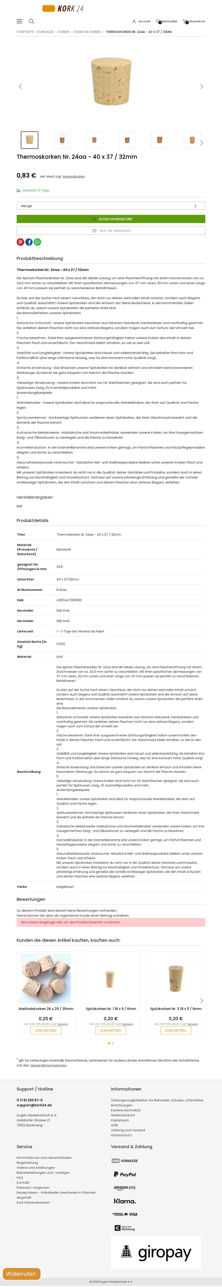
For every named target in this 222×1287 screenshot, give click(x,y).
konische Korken (87, 32)
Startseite (25, 32)
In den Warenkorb (115, 219)
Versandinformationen (48, 1065)
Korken (63, 32)
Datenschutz (121, 1135)
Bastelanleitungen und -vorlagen (43, 1172)
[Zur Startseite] (64, 16)
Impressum (120, 1120)
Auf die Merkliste (115, 230)
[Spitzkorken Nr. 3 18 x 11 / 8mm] (176, 1004)
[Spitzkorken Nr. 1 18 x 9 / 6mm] (111, 1004)
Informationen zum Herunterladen (44, 1157)
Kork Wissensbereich (33, 1202)
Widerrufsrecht (123, 1115)
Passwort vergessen (33, 1187)
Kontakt (23, 1182)
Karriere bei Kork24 (126, 1110)
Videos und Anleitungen (36, 1167)
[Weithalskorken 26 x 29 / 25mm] (46, 1004)
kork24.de (45, 32)
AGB (114, 1125)
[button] (202, 87)
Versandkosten (73, 176)
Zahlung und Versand (128, 1130)
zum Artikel (46, 1030)
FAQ (20, 1177)
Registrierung (27, 1162)
